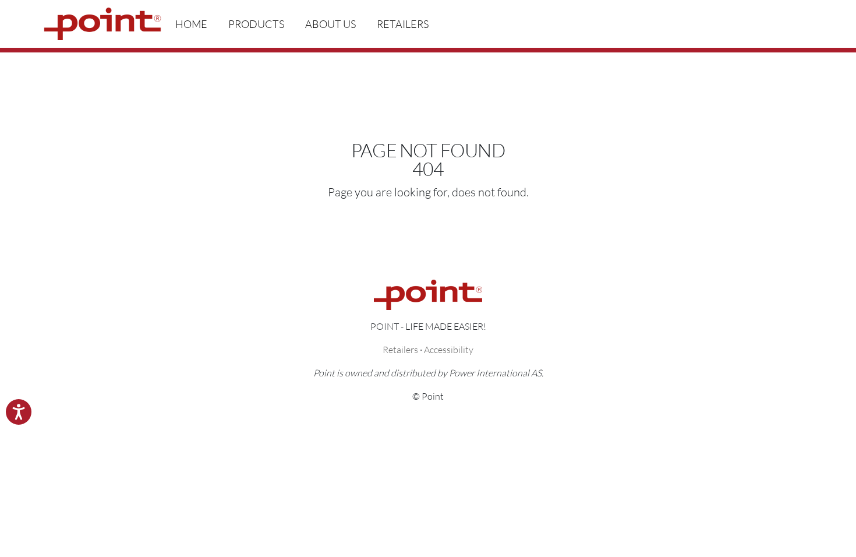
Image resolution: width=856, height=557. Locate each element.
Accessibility (448, 349)
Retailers (403, 23)
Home (191, 23)
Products (256, 23)
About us (330, 23)
